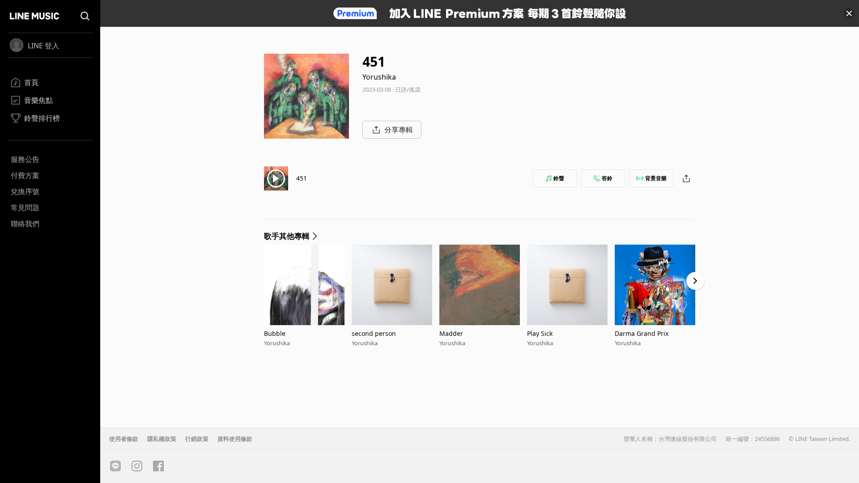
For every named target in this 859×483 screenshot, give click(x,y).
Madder (451, 333)
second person (374, 333)
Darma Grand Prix (641, 333)
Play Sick (540, 333)
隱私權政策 (161, 438)
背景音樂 (656, 178)
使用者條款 (123, 438)
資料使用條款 (234, 438)
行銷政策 (196, 438)
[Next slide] (695, 281)
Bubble (274, 333)
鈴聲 (558, 178)
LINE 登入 (43, 46)
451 (301, 178)
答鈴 (607, 178)
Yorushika (379, 77)
